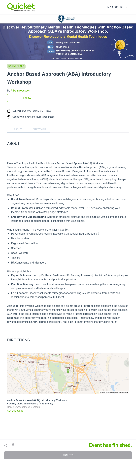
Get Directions (15, 411)
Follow (27, 98)
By (18, 91)
